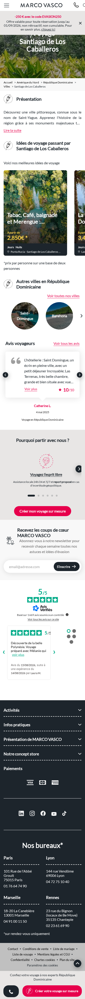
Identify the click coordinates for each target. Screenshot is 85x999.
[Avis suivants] (54, 652)
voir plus (18, 655)
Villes (7, 86)
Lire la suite (12, 130)
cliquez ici (48, 29)
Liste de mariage (64, 949)
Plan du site (67, 960)
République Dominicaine (58, 82)
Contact (13, 949)
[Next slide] (81, 316)
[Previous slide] (4, 316)
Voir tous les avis (66, 343)
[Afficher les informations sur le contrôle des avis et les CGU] (67, 614)
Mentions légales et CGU (53, 954)
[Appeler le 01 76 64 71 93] (76, 5)
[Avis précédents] (3, 652)
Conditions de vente (36, 949)
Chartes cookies (44, 960)
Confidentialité (20, 960)
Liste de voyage (22, 954)
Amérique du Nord (28, 82)
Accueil (8, 82)
